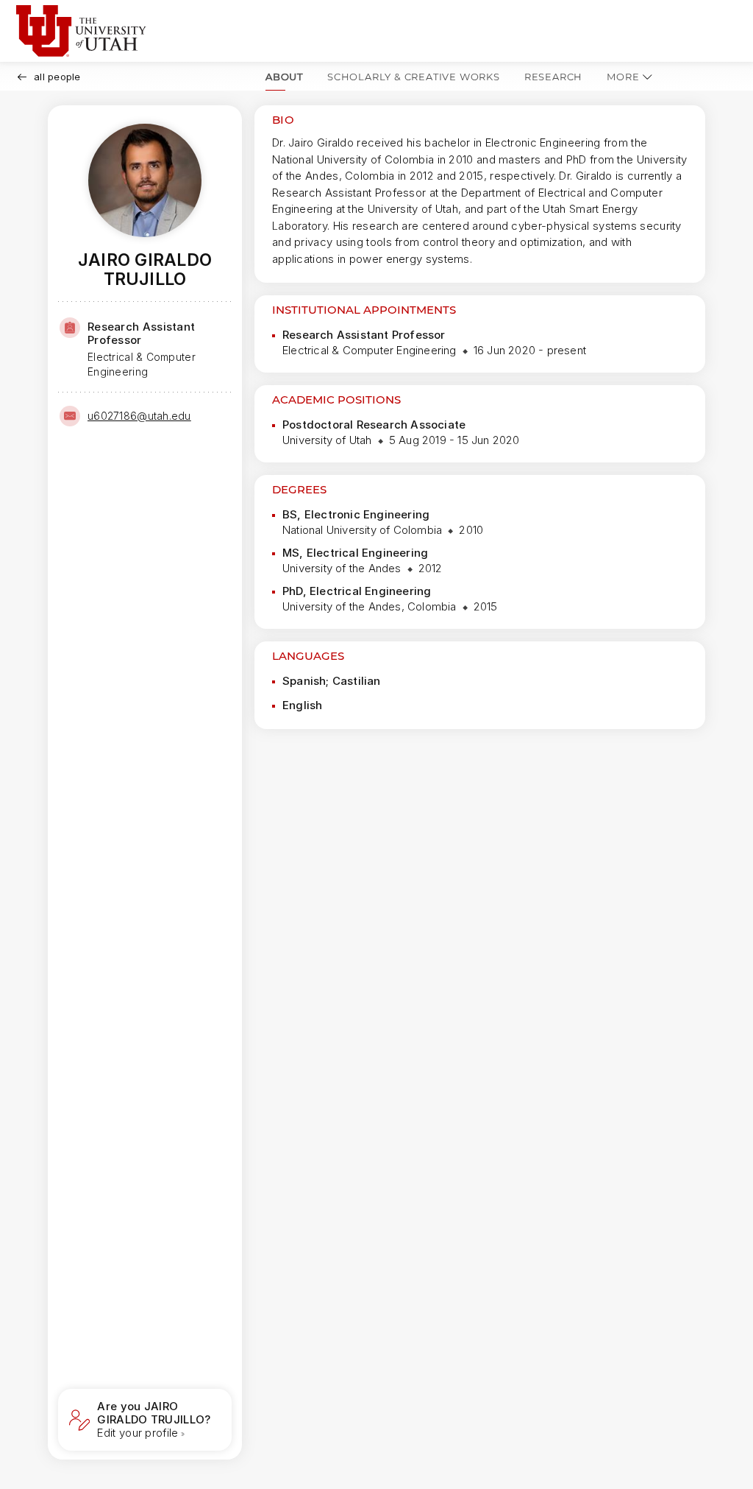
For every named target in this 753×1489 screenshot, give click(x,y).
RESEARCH (553, 76)
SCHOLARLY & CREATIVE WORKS (413, 76)
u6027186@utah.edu (139, 415)
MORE (623, 76)
